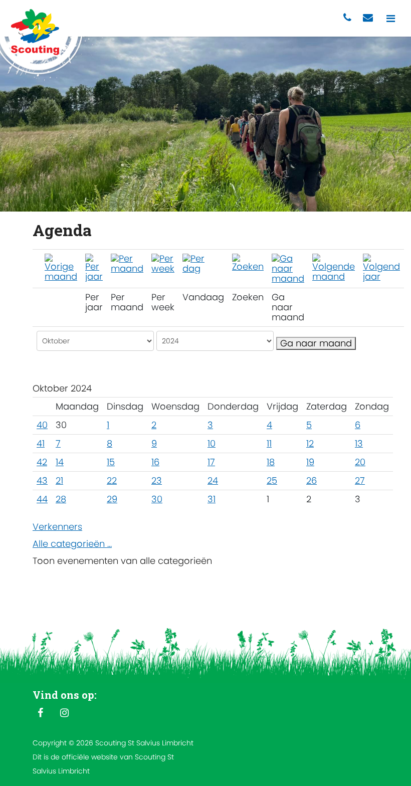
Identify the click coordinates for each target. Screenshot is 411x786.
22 (112, 480)
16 (155, 462)
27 (360, 480)
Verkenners (57, 526)
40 (42, 425)
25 (272, 480)
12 (310, 443)
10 (212, 443)
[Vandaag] (203, 263)
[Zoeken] (248, 262)
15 (111, 462)
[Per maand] (127, 263)
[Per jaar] (94, 267)
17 (211, 462)
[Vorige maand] (61, 267)
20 (360, 462)
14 (60, 462)
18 (271, 462)
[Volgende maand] (333, 267)
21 (59, 480)
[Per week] (162, 263)
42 (42, 462)
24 (213, 480)
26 (311, 480)
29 (112, 499)
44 (42, 499)
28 (61, 499)
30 (156, 499)
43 (42, 480)
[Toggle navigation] (390, 18)
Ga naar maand (316, 343)
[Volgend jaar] (381, 267)
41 (41, 443)
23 (156, 480)
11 (269, 443)
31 (212, 499)
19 (310, 462)
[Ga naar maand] (288, 268)
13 (359, 443)
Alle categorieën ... (72, 543)
